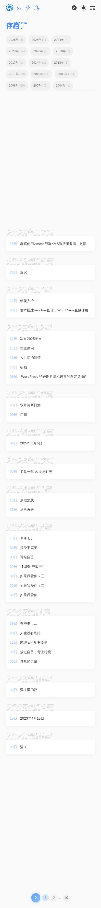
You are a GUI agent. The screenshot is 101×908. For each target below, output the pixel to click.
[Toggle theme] (83, 7)
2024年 (61, 40)
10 (66, 898)
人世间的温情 (30, 358)
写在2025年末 (31, 339)
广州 (23, 415)
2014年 (39, 62)
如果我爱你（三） (34, 576)
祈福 (23, 367)
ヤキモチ (27, 538)
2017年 (16, 62)
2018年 (63, 51)
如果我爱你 (28, 595)
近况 (23, 272)
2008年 (17, 85)
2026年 (16, 40)
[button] (23, 8)
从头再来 (27, 510)
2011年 (17, 74)
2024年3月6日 (31, 443)
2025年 (39, 40)
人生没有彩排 (30, 633)
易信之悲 (27, 500)
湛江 (23, 747)
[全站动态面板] (92, 7)
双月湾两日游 (30, 405)
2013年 (61, 62)
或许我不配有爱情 (34, 642)
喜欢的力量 (28, 661)
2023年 (17, 51)
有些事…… (28, 623)
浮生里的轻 (28, 690)
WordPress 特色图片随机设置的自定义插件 (53, 376)
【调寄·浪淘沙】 (32, 567)
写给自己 (27, 557)
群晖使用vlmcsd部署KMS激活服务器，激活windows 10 (54, 244)
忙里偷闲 (27, 348)
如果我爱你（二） (34, 586)
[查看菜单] (74, 7)
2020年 (40, 51)
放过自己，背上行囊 (35, 652)
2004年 (63, 85)
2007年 (40, 85)
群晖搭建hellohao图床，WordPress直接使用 (54, 310)
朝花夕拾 (27, 301)
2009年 (66, 74)
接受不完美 (28, 548)
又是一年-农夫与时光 (36, 472)
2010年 (41, 74)
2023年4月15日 (32, 718)
